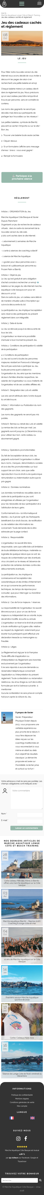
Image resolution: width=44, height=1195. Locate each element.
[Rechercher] (40, 1180)
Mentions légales (22, 1099)
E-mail (4, 820)
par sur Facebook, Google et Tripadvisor (22, 1154)
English (32, 1118)
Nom (4, 813)
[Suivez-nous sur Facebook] (25, 1139)
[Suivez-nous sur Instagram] (18, 1139)
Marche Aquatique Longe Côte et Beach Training (20, 15)
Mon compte (22, 1106)
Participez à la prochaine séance (22, 177)
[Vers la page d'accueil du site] (4, 4)
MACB (3, 13)
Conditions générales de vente (22, 1102)
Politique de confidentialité (22, 1095)
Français (12, 1118)
